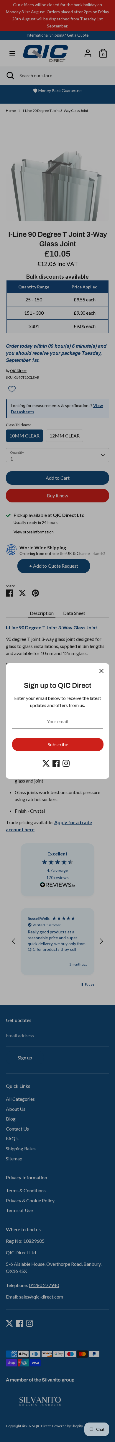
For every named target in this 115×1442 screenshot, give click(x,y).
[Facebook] (56, 763)
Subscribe (58, 744)
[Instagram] (66, 763)
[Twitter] (46, 763)
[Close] (101, 670)
